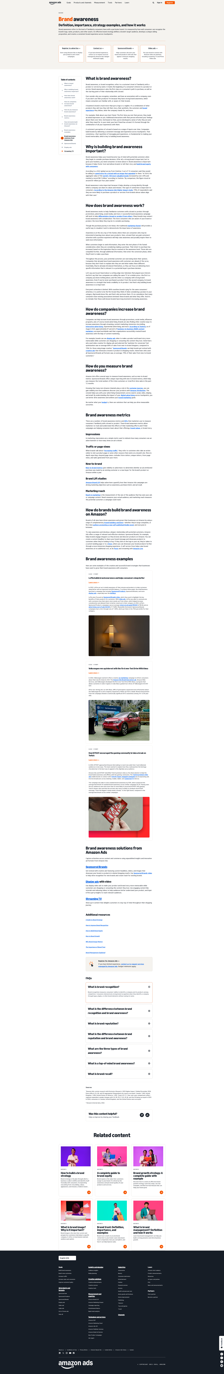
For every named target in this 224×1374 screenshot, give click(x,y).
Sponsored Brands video (112, 597)
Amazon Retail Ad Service (95, 1332)
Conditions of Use (72, 1350)
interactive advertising (94, 326)
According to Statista (138, 326)
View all (61, 1314)
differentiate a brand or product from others (115, 216)
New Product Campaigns (95, 1335)
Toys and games (122, 1306)
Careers (132, 1350)
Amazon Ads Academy (154, 1270)
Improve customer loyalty (66, 1282)
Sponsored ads (63, 1293)
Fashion (120, 1282)
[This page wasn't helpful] (142, 1115)
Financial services (123, 1285)
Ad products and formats (64, 1289)
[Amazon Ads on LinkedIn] (60, 1353)
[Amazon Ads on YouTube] (70, 1353)
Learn (127, 3)
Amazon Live (138, 548)
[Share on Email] (221, 1365)
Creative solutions (94, 1279)
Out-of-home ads (64, 1311)
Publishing (121, 1300)
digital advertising (128, 395)
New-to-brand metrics (94, 468)
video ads (122, 599)
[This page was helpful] (147, 1115)
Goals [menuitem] (61, 1267)
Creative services (93, 1285)
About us (61, 1350)
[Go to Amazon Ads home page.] (76, 1364)
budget (104, 402)
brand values (135, 428)
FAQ (149, 1282)
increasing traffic (110, 451)
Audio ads (61, 1308)
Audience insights (93, 1270)
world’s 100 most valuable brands (116, 176)
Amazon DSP (92, 1320)
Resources (151, 1276)
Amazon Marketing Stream (95, 1302)
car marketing (123, 678)
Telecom (120, 1303)
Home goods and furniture (125, 1294)
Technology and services (97, 1317)
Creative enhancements (95, 1282)
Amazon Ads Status (120, 1350)
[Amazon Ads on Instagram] (67, 1353)
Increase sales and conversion (67, 1279)
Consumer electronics (124, 1276)
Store (110, 544)
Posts (116, 548)
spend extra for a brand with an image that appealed (115, 173)
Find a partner (152, 1294)
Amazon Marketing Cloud (95, 1323)
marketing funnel (134, 226)
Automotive (121, 1270)
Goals (69, 3)
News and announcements (155, 1285)
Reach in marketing (93, 495)
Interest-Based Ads (96, 1350)
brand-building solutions (113, 523)
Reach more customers (65, 1273)
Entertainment (122, 1279)
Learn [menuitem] (150, 1267)
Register (170, 3)
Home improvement (123, 1297)
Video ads (61, 1305)
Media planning (92, 1273)
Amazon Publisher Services (95, 1329)
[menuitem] (67, 1302)
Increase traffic (63, 1276)
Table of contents (68, 79)
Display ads (92, 881)
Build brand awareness (65, 1270)
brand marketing (124, 398)
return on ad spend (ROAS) (129, 605)
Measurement (99, 3)
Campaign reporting (93, 1305)
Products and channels (82, 3)
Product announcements (155, 1273)
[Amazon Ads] (53, 2)
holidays (113, 593)
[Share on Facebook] (221, 1354)
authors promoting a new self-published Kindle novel (113, 525)
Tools (110, 3)
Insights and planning (95, 1267)
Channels (121, 1315)
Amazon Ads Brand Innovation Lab (124, 680)
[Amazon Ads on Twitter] (63, 1353)
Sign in (159, 2)
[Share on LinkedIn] (221, 1361)
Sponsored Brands (120, 348)
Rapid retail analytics (94, 1311)
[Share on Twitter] (221, 1358)
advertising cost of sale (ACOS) (99, 607)
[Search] (153, 3)
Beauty (120, 1273)
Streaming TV (94, 898)
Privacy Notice (84, 1350)
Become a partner (153, 1297)
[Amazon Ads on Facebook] (74, 1353)
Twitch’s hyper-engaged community (123, 777)
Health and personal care (125, 1291)
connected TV (129, 779)
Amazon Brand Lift (93, 482)
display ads (111, 338)
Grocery (120, 1288)
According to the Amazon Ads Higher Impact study (113, 190)
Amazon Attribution (138, 390)
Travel (120, 1309)
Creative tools (92, 1288)
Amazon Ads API (93, 1326)
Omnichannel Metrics (94, 1308)
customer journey (136, 388)
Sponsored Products (118, 591)
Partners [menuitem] (151, 1291)
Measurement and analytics (94, 1295)
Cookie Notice (108, 1350)
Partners (118, 3)
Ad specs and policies (154, 1279)
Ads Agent (91, 1338)
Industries (121, 1267)
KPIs (126, 421)
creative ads (90, 351)
